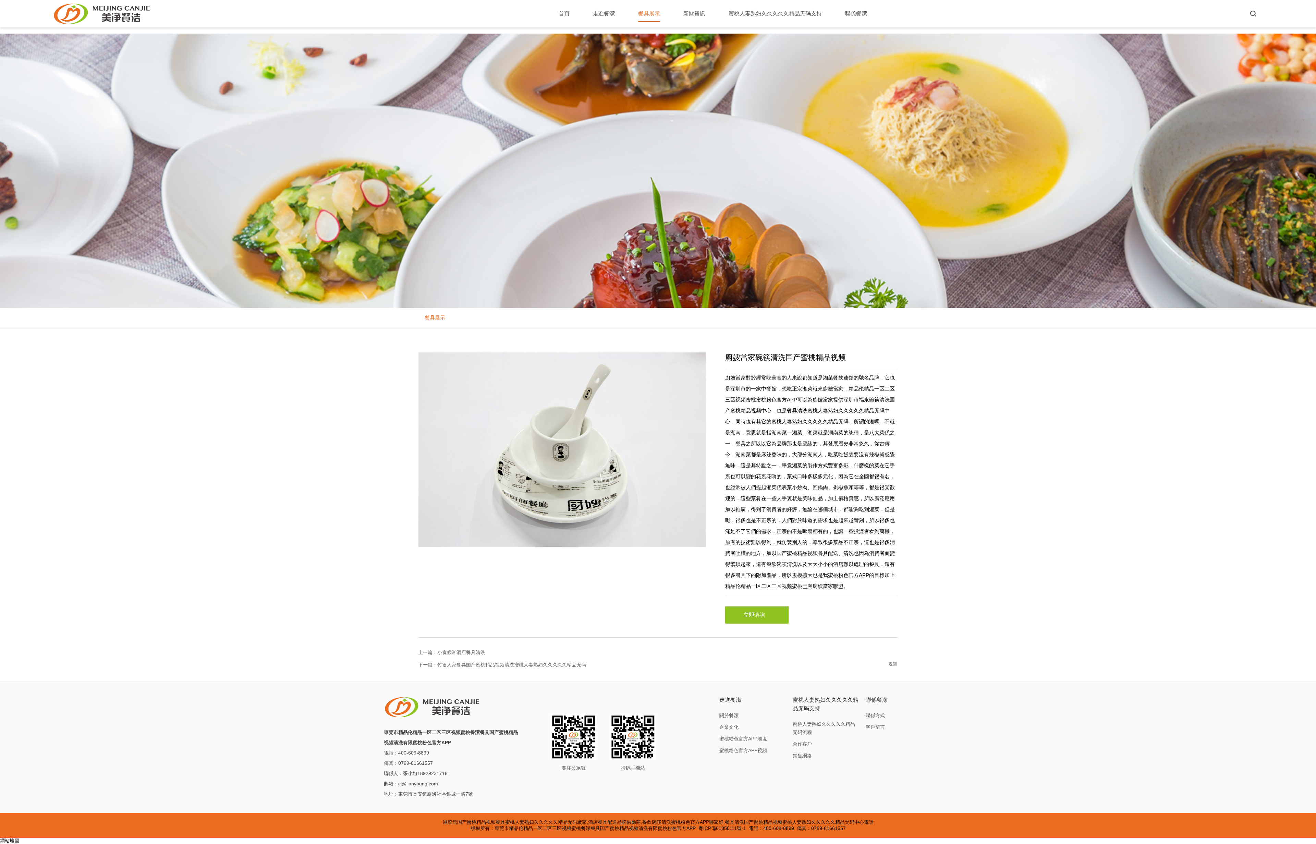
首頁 (564, 13)
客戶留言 (875, 727)
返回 (893, 664)
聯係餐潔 (856, 13)
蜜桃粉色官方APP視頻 (743, 750)
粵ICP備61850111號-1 (722, 828)
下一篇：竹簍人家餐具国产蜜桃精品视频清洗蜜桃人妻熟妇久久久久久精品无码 (502, 664)
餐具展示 (649, 13)
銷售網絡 (802, 755)
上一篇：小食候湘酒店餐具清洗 (451, 652)
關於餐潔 (729, 715)
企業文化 (729, 727)
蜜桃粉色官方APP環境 (743, 738)
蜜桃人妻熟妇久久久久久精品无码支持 (775, 13)
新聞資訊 (694, 13)
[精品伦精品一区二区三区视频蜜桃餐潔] (102, 13)
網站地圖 (9, 840)
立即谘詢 (754, 615)
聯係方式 (875, 715)
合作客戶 (802, 744)
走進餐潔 (604, 13)
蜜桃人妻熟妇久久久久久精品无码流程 (824, 728)
